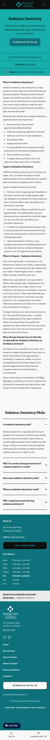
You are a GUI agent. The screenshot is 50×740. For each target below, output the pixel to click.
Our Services (9, 651)
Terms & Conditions (23, 707)
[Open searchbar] (44, 4)
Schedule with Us (25, 42)
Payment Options (11, 670)
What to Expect (10, 663)
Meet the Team (10, 657)
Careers (33, 707)
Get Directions (25, 545)
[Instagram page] (9, 637)
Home (6, 644)
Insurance (7, 676)
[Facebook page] (4, 637)
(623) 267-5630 (28, 64)
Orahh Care (41, 707)
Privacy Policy (10, 707)
